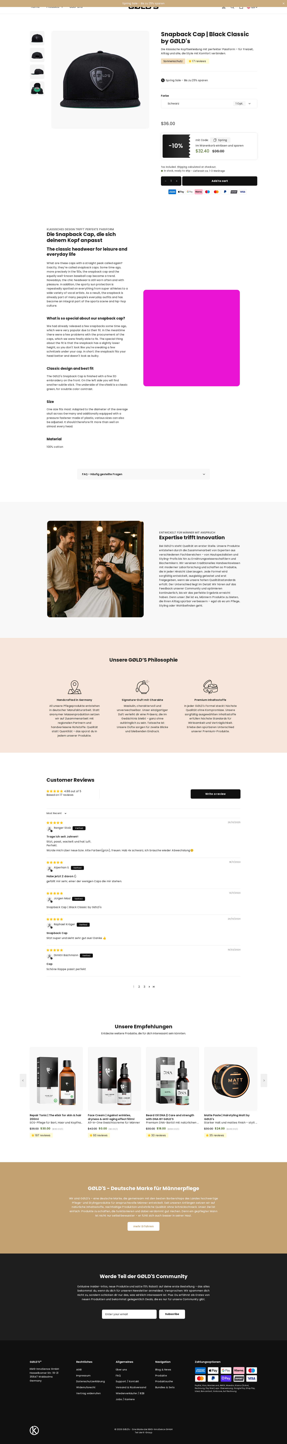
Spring (222, 140)
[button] (149, 986)
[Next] (264, 1080)
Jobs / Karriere (125, 1399)
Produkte (54, 7)
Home (35, 7)
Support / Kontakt (127, 1381)
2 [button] (139, 987)
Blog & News (163, 1369)
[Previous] (23, 1080)
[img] (55, 823)
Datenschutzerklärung (90, 1381)
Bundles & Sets (165, 1387)
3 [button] (144, 987)
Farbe (165, 95)
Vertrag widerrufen (88, 1393)
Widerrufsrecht (86, 1387)
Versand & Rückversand (131, 1387)
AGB (79, 1369)
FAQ (118, 1375)
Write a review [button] (215, 794)
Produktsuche (164, 1381)
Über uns (76, 7)
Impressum (83, 1375)
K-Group (147, 1432)
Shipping (182, 167)
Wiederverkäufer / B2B (130, 1393)
